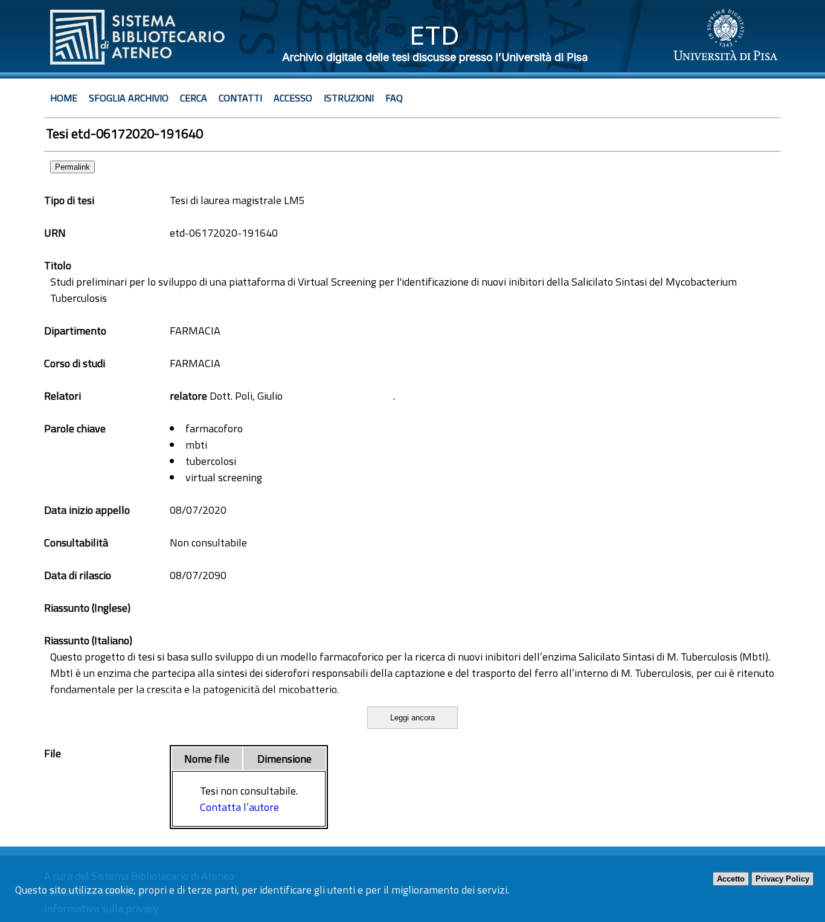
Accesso (293, 98)
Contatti (240, 98)
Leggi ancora (412, 717)
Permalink (72, 166)
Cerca (193, 98)
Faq (394, 98)
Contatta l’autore (239, 807)
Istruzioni (349, 98)
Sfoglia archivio (129, 98)
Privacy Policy (782, 878)
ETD (434, 35)
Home (63, 98)
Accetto (731, 878)
